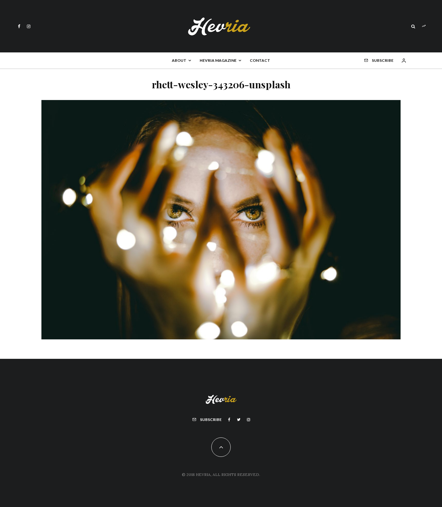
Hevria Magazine (218, 60)
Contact (260, 60)
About (179, 60)
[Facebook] (19, 26)
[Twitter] (239, 420)
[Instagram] (29, 26)
